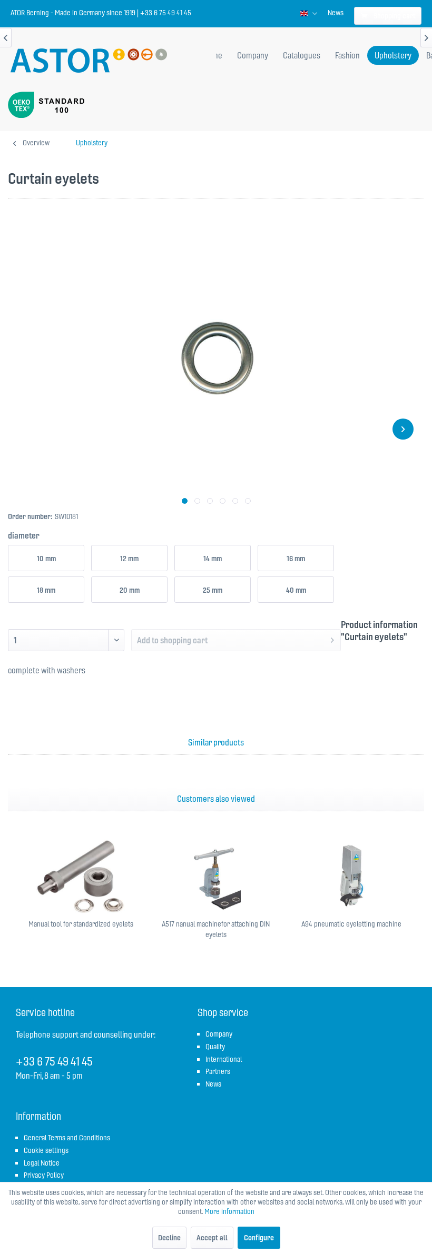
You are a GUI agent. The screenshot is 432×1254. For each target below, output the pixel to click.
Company (218, 1034)
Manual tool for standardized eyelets (80, 924)
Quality (215, 1046)
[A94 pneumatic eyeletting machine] (351, 876)
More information (229, 1211)
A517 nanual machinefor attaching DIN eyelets (216, 929)
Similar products (216, 742)
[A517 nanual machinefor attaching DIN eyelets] (216, 876)
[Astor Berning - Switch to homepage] (89, 61)
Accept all (212, 1237)
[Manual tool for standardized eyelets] (81, 876)
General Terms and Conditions (67, 1137)
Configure (259, 1237)
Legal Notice (42, 1163)
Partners (217, 1071)
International (223, 1059)
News (335, 12)
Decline (169, 1237)
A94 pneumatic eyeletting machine (351, 924)
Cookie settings (46, 1150)
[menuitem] (335, 12)
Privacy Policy (44, 1175)
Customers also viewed (216, 798)
